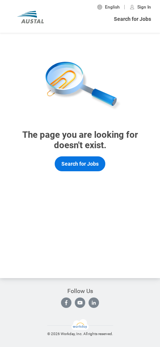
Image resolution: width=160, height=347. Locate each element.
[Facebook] (66, 302)
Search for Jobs (132, 19)
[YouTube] (80, 302)
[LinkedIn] (94, 302)
